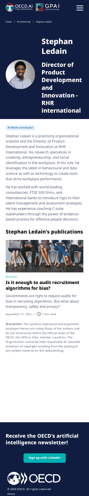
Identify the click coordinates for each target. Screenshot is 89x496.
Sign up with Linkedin (45, 458)
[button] (79, 7)
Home (11, 494)
